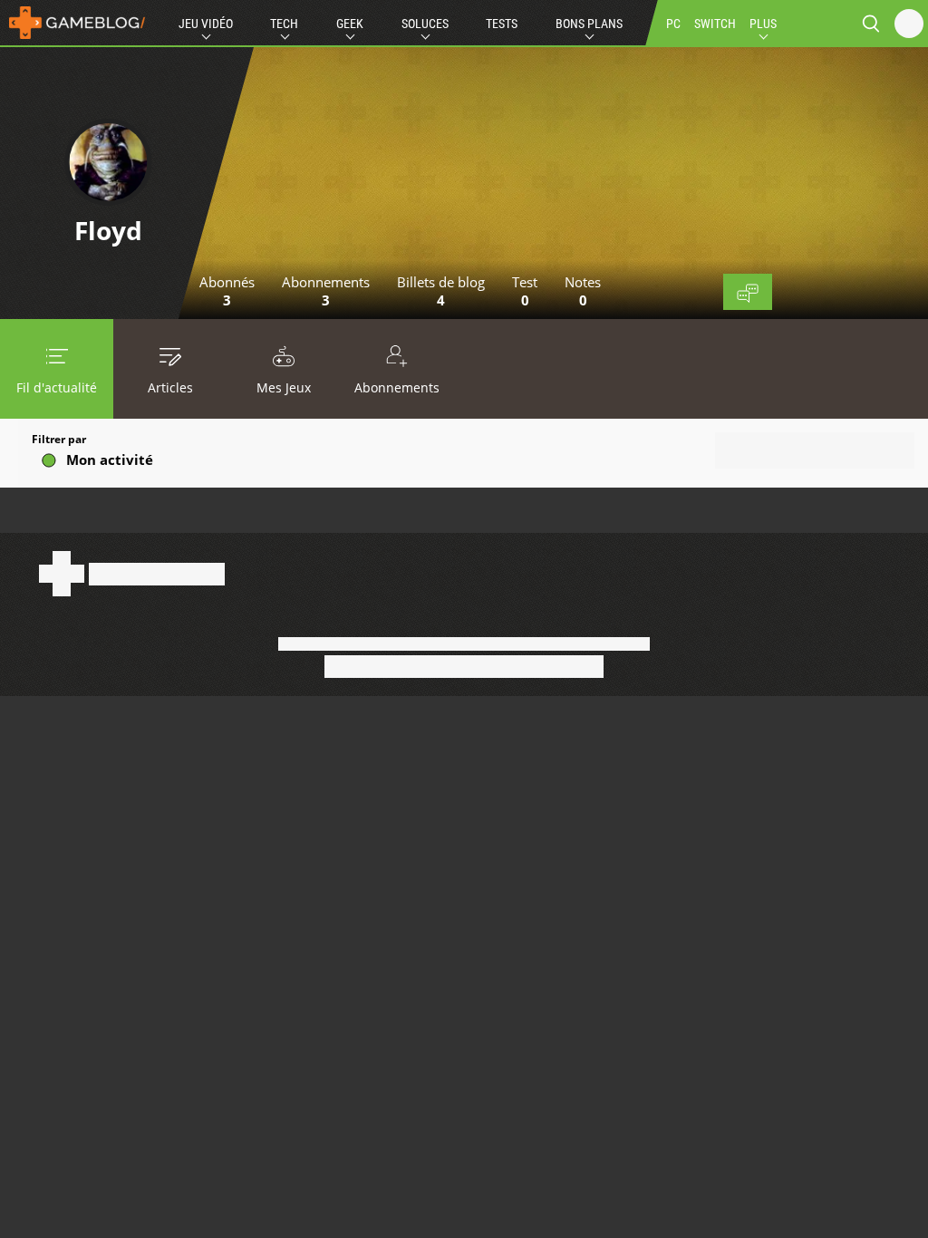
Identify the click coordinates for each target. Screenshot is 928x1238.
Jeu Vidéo (206, 23)
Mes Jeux (283, 387)
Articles (170, 387)
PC (673, 23)
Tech (284, 23)
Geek (349, 23)
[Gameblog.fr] (72, 22)
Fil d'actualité (56, 387)
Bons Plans (589, 23)
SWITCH (715, 23)
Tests (501, 23)
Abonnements (397, 387)
